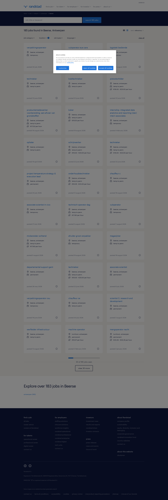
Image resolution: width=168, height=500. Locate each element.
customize (62, 68)
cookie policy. (70, 62)
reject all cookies (89, 68)
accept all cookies (105, 68)
